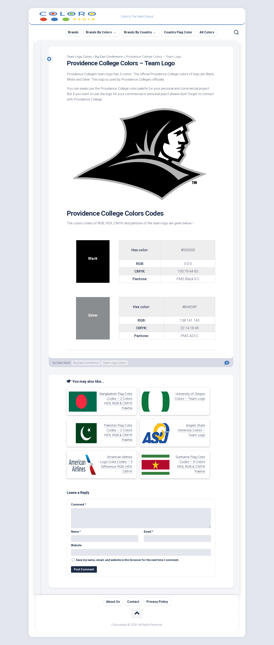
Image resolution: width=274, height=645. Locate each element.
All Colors (207, 32)
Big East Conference (109, 56)
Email (148, 531)
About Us (113, 602)
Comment (78, 504)
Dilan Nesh (63, 363)
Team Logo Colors (79, 56)
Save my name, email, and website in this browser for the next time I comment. (127, 560)
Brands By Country (138, 32)
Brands (73, 32)
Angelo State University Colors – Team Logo (191, 430)
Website (76, 545)
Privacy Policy (157, 602)
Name (76, 531)
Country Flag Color (178, 32)
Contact (133, 602)
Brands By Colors (99, 32)
